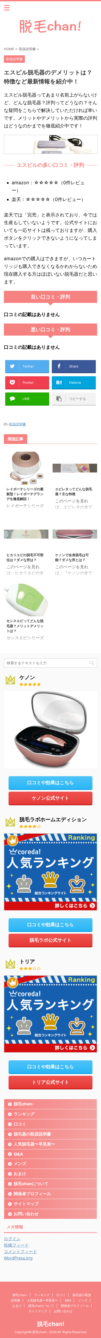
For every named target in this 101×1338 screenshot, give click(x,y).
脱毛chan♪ (24, 1103)
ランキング (24, 1113)
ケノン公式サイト (50, 798)
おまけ (20, 1173)
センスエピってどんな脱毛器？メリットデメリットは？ (25, 626)
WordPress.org (18, 1258)
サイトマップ (26, 1203)
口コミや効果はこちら (50, 782)
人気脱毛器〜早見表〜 (34, 1144)
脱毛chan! (50, 1323)
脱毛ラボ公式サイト (50, 940)
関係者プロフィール (32, 1193)
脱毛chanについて (31, 1183)
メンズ (20, 1163)
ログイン (12, 1238)
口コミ (20, 1123)
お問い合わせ (26, 1213)
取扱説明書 (17, 424)
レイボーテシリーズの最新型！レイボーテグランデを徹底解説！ (25, 494)
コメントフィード (20, 1251)
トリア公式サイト (50, 1082)
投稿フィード (16, 1245)
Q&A (18, 1154)
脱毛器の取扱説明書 (32, 1133)
